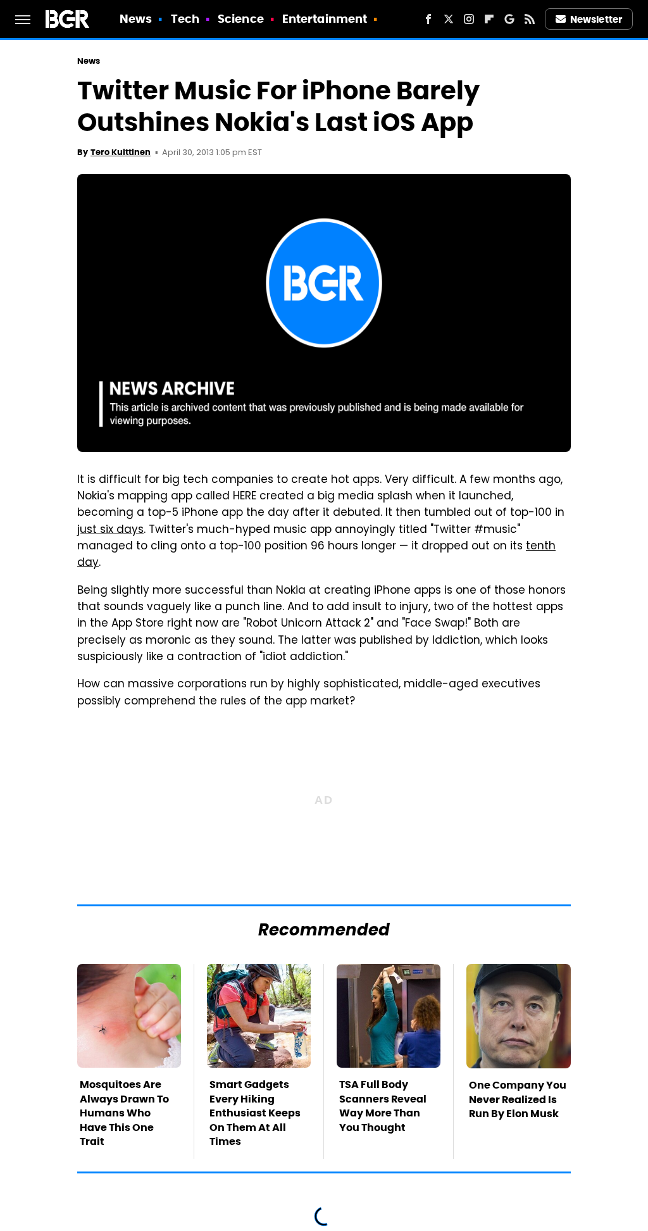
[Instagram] (469, 19)
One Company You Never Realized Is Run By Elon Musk (517, 1099)
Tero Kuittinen (120, 152)
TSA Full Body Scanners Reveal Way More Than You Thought (383, 1106)
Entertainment (324, 18)
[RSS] (530, 19)
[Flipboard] (489, 19)
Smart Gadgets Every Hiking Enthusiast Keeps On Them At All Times (255, 1113)
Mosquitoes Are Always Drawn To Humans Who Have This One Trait (124, 1113)
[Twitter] (449, 19)
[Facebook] (428, 19)
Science (241, 18)
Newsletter (596, 19)
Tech (185, 18)
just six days (110, 530)
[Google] (509, 19)
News (136, 18)
